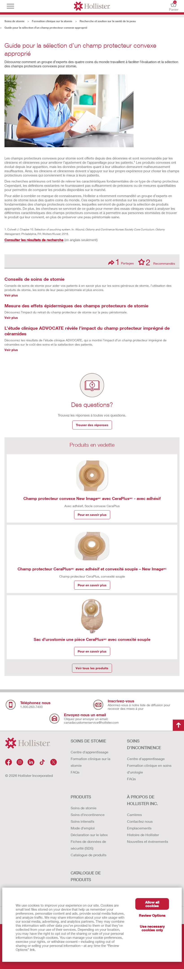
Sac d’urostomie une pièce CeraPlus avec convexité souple (92, 639)
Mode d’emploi (83, 828)
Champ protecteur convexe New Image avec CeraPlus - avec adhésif (92, 498)
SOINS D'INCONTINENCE (144, 744)
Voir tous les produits (92, 668)
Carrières (134, 814)
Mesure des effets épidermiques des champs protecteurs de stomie (76, 305)
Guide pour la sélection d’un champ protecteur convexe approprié (45, 27)
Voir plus (11, 295)
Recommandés (160, 262)
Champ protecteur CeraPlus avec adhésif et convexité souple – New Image (92, 568)
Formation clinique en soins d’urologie (149, 768)
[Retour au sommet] (178, 725)
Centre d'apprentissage (89, 752)
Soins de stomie (14, 21)
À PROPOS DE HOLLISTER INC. (142, 800)
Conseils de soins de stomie (34, 279)
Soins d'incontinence (88, 814)
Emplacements (139, 828)
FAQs (75, 772)
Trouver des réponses (92, 425)
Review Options (152, 915)
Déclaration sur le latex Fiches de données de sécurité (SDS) (89, 841)
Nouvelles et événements (147, 841)
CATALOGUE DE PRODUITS (86, 876)
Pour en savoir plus (92, 514)
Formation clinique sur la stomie (52, 21)
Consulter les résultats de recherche (34, 240)
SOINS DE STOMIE (88, 740)
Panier (173, 6)
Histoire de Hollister (143, 835)
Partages (124, 262)
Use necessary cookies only (152, 928)
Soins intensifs (82, 821)
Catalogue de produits (88, 855)
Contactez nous (140, 821)
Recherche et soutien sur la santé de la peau (108, 21)
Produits (81, 796)
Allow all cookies (152, 904)
